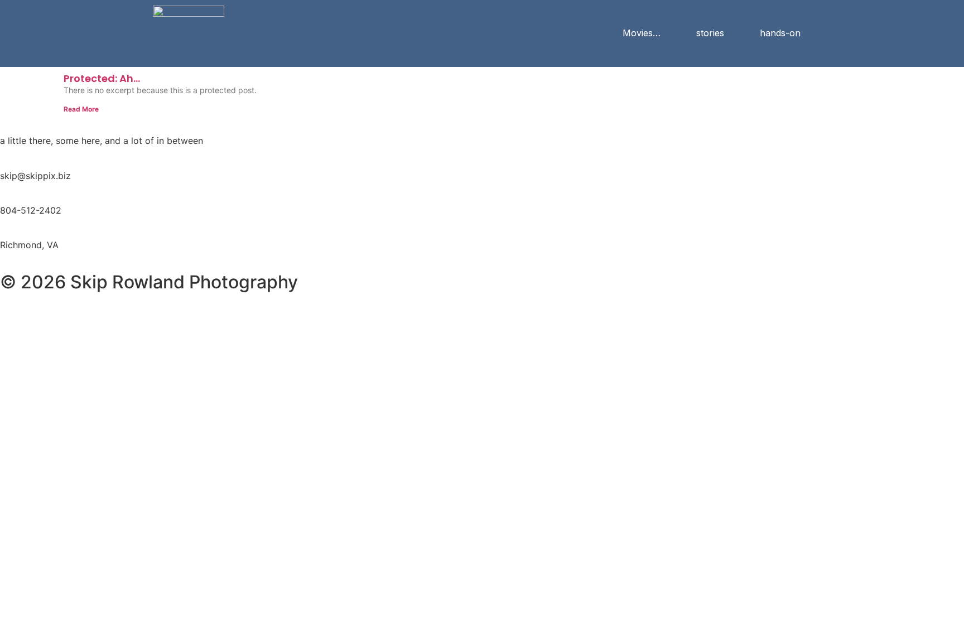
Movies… (642, 32)
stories (710, 32)
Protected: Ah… (102, 78)
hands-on (780, 32)
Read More (81, 109)
